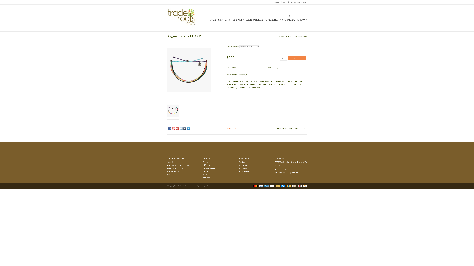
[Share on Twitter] (188, 128)
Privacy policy (173, 171)
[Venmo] (283, 186)
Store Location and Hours (178, 165)
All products (208, 162)
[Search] (289, 16)
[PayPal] (277, 186)
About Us (302, 20)
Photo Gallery (287, 20)
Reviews (273, 68)
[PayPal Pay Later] (288, 186)
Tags (205, 174)
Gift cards (238, 20)
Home (213, 20)
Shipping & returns (175, 168)
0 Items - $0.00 (280, 2)
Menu (228, 20)
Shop (220, 20)
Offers (205, 171)
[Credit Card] (304, 186)
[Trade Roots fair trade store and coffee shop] (182, 18)
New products (209, 168)
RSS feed (206, 178)
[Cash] (294, 186)
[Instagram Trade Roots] (237, 148)
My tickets (243, 168)
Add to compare (295, 128)
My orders (243, 165)
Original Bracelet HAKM (296, 36)
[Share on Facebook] (169, 128)
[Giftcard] (299, 186)
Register (242, 162)
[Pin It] (177, 128)
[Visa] (261, 186)
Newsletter (271, 20)
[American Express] (266, 186)
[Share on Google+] (173, 128)
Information (232, 68)
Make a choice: (233, 47)
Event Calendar (254, 20)
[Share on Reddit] (181, 128)
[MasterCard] (255, 186)
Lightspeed (204, 186)
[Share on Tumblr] (184, 128)
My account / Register (299, 2)
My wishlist (244, 171)
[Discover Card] (272, 186)
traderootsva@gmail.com (289, 173)
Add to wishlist (282, 128)
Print (304, 128)
